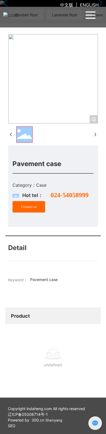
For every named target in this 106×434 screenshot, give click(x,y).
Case (41, 185)
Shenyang (53, 420)
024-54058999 (70, 195)
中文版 (66, 5)
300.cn (38, 420)
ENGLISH (89, 5)
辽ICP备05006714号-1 (28, 414)
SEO (11, 425)
